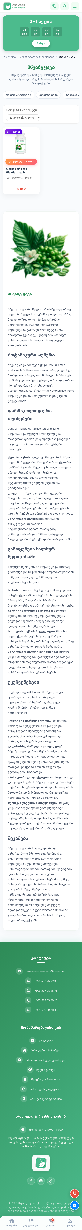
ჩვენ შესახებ (45, 1070)
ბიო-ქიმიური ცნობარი (46, 1099)
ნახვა (41, 43)
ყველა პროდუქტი (18, 95)
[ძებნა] (64, 6)
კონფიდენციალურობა (46, 1089)
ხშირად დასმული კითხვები (46, 1060)
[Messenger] (74, 1205)
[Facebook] (31, 1181)
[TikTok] (51, 1181)
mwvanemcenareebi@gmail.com (46, 971)
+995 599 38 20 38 (45, 1010)
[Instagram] (41, 1181)
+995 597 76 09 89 (45, 981)
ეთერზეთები (48, 95)
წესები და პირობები (46, 1079)
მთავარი (10, 57)
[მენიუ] (75, 6)
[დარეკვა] (74, 1193)
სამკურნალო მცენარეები (37, 57)
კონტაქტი (46, 1040)
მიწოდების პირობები (46, 1050)
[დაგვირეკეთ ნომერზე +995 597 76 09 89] (54, 6)
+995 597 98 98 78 (45, 990)
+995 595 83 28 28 (45, 1000)
